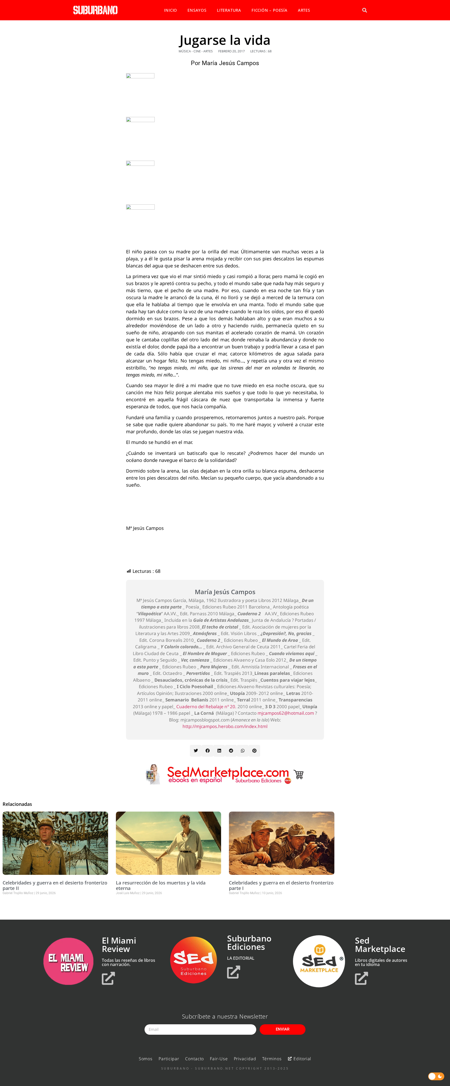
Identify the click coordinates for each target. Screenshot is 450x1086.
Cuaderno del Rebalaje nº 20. (206, 707)
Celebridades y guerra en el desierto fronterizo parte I (281, 886)
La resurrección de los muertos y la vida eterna (160, 886)
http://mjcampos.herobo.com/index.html (225, 726)
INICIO (170, 10)
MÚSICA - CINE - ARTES (196, 51)
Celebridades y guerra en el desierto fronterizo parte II (55, 886)
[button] (364, 10)
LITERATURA (229, 10)
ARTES (304, 10)
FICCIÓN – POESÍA (270, 10)
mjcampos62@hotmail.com (286, 713)
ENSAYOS (197, 10)
